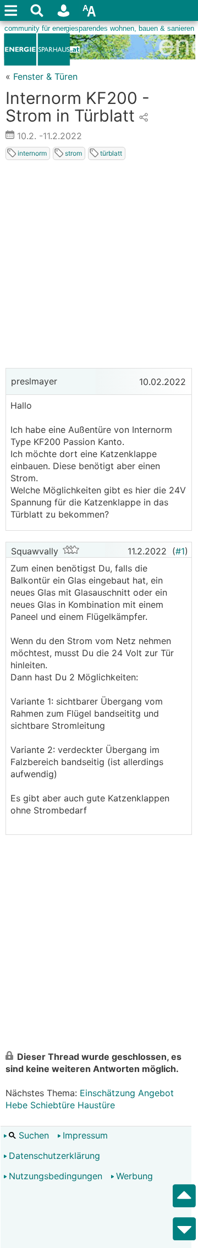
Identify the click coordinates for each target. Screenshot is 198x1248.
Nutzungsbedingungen (55, 1175)
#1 (180, 551)
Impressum (85, 1135)
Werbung (134, 1175)
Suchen (32, 1135)
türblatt (110, 153)
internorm (31, 153)
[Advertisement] (99, 266)
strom (72, 153)
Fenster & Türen (45, 76)
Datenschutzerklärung (54, 1155)
